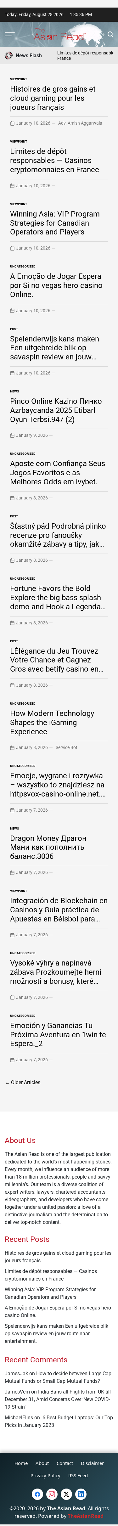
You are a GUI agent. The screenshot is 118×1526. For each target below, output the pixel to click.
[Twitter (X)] (66, 1494)
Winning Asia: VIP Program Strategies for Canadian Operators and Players (55, 223)
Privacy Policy (45, 1475)
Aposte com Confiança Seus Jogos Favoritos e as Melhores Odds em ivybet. (57, 472)
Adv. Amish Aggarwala (80, 123)
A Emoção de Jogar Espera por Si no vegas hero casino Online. (56, 285)
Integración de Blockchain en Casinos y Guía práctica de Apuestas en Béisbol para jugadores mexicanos (59, 914)
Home (21, 1463)
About (42, 1463)
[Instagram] (52, 1494)
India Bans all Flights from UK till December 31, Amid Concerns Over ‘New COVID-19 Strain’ (58, 1399)
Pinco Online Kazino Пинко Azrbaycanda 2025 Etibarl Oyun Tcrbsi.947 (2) (56, 410)
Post (14, 329)
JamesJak (16, 1374)
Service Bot (66, 747)
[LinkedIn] (81, 1494)
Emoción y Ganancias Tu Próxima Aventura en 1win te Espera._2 (58, 1034)
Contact (65, 1463)
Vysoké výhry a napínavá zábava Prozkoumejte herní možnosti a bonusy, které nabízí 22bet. (55, 976)
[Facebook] (37, 1494)
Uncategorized (23, 266)
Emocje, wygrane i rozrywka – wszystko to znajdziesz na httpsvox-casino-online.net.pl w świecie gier (58, 789)
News (14, 391)
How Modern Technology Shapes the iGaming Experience (52, 722)
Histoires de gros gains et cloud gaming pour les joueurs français (53, 98)
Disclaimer (92, 1463)
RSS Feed (78, 1475)
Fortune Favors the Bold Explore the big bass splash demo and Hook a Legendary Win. (58, 602)
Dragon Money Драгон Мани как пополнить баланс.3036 (48, 847)
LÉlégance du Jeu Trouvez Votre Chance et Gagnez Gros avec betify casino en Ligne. (54, 665)
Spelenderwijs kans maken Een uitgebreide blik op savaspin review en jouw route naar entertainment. (54, 352)
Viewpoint (18, 79)
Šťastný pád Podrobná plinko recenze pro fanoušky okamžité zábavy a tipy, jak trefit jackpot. (58, 540)
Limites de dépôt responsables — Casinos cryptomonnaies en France (54, 160)
